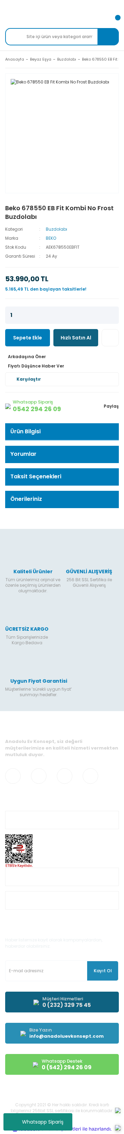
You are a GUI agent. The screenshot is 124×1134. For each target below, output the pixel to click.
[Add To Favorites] (110, 337)
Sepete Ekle (27, 337)
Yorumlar (23, 454)
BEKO (51, 238)
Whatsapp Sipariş (42, 1121)
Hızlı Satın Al (76, 337)
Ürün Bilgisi (25, 431)
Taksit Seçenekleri (35, 476)
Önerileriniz (26, 499)
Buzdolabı (56, 229)
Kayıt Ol (103, 970)
